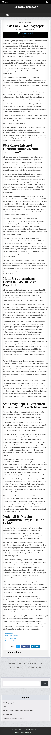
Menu (6, 2)
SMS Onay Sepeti (11, 636)
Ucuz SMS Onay (11, 638)
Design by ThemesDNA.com (25, 732)
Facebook (26, 646)
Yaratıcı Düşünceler (25, 6)
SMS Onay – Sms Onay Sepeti (25, 26)
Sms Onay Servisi (12, 641)
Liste (5, 707)
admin (19, 29)
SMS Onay (9, 633)
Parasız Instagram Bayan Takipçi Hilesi (18, 710)
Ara (4, 680)
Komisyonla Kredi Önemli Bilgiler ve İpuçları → (26, 663)
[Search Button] (47, 2)
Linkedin (36, 646)
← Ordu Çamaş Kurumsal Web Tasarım (25, 667)
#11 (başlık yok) (9, 703)
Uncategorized (26, 22)
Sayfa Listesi (7, 714)
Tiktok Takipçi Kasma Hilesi (13, 718)
